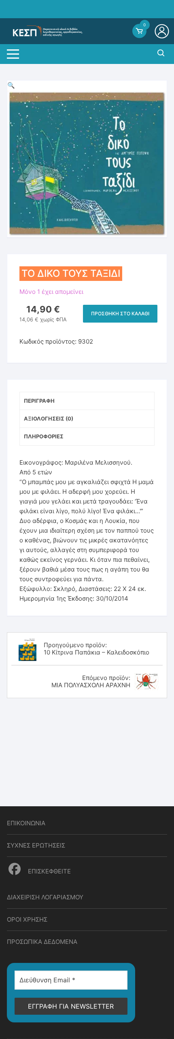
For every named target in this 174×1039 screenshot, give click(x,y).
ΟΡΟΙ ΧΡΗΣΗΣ (27, 919)
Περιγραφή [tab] (39, 400)
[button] (11, 85)
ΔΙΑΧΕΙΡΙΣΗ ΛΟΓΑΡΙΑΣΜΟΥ (45, 897)
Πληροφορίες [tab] (44, 436)
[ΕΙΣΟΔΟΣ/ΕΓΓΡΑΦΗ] (163, 31)
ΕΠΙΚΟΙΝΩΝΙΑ (26, 823)
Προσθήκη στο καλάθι (120, 313)
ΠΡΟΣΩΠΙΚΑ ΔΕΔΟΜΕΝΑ (42, 942)
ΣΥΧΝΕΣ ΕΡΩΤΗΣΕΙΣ (36, 845)
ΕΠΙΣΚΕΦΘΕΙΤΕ (48, 871)
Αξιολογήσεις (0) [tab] (48, 418)
